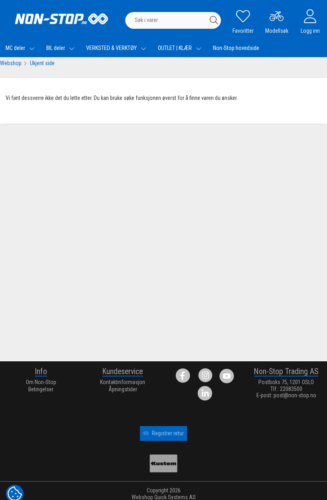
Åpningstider (122, 389)
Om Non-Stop (41, 382)
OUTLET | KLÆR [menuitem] (175, 48)
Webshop (11, 63)
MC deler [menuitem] (16, 48)
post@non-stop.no (295, 395)
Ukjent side (42, 63)
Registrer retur (168, 433)
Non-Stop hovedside (236, 48)
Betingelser (40, 389)
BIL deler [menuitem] (56, 48)
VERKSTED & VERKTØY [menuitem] (112, 48)
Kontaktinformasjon (122, 382)
